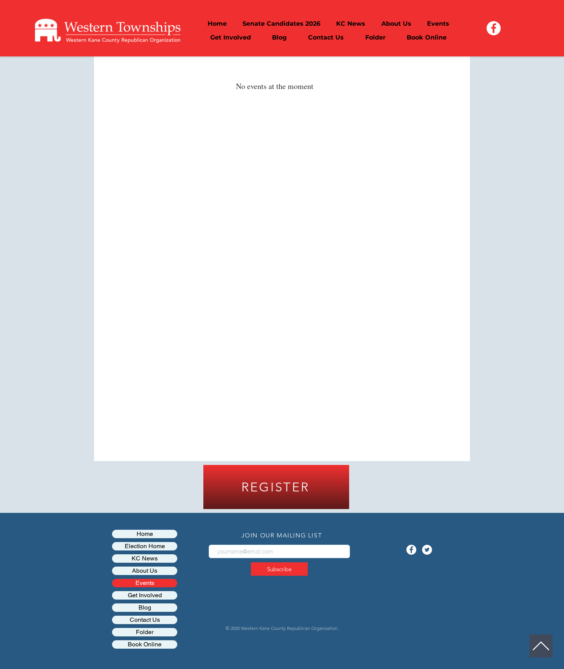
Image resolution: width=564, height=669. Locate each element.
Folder (144, 632)
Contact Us (145, 619)
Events (144, 583)
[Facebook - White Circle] (493, 28)
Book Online (145, 644)
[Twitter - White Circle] (427, 550)
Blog (145, 607)
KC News (145, 558)
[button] (396, 23)
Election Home (145, 546)
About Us (144, 570)
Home (145, 533)
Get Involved (145, 595)
